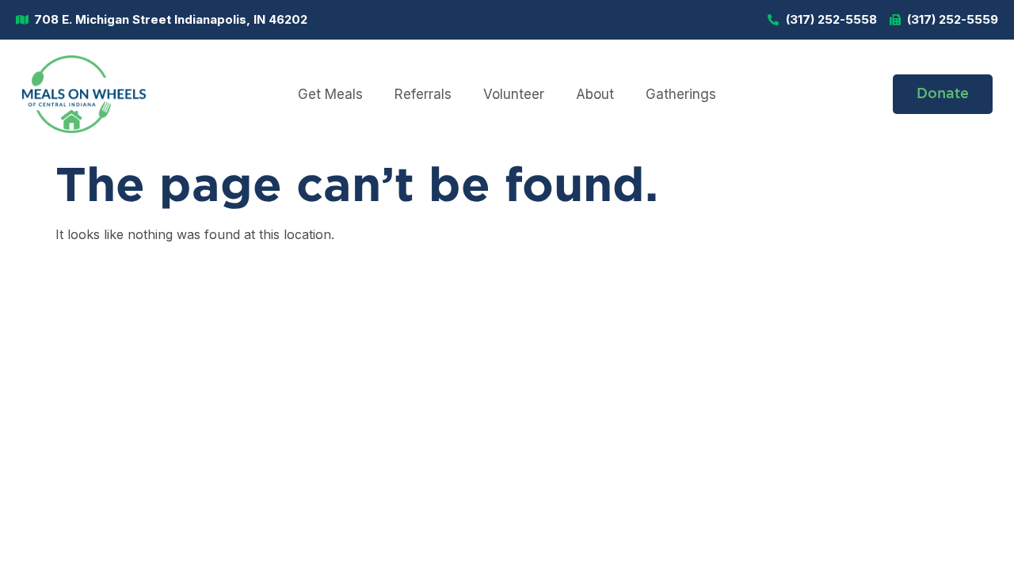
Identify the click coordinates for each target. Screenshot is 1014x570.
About (595, 94)
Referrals (423, 94)
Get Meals (330, 94)
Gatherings (681, 94)
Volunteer (513, 94)
